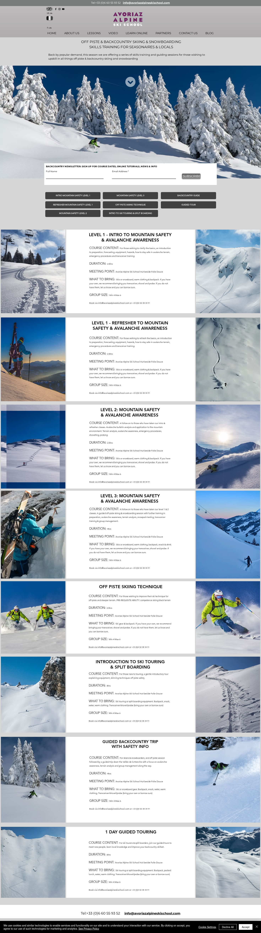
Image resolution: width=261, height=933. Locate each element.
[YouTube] (63, 9)
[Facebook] (55, 9)
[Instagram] (59, 9)
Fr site (49, 27)
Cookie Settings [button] (207, 927)
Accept (245, 927)
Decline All (228, 927)
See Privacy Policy (88, 928)
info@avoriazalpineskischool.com (146, 2)
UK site (49, 13)
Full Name (51, 171)
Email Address (119, 171)
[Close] (257, 927)
